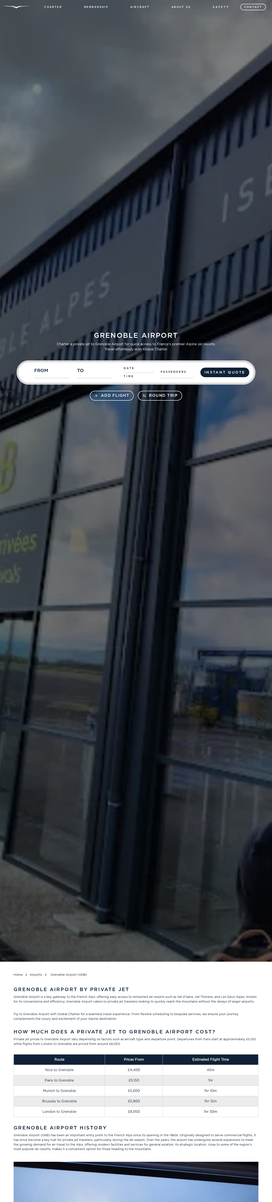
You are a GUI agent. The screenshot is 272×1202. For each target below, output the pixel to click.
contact (253, 7)
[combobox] (53, 372)
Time (129, 376)
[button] (53, 7)
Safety (221, 7)
